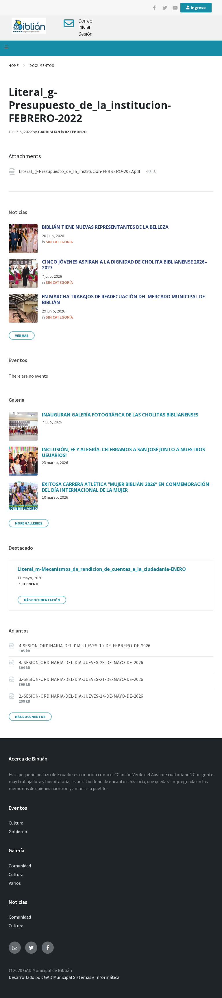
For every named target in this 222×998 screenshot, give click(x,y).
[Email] (15, 948)
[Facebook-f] (154, 8)
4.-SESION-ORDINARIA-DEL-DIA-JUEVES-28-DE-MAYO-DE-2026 (81, 662)
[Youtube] (175, 8)
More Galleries (28, 523)
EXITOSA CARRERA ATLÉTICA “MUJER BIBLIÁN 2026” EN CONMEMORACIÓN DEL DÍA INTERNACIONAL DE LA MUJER (125, 487)
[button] (6, 46)
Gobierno (18, 831)
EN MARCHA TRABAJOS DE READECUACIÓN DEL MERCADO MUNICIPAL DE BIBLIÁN (123, 299)
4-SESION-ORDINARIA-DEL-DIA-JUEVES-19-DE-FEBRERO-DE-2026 (84, 645)
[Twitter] (164, 8)
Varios (15, 883)
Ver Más (21, 335)
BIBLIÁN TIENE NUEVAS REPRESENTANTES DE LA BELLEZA (105, 227)
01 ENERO (29, 583)
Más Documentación (42, 600)
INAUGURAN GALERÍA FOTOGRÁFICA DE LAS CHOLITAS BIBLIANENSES (120, 415)
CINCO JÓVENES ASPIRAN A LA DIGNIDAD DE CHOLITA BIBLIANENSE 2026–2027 (124, 265)
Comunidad (20, 866)
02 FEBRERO (76, 131)
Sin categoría (59, 241)
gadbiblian (49, 131)
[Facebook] (48, 948)
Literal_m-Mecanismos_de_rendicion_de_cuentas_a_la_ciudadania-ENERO (102, 569)
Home (14, 65)
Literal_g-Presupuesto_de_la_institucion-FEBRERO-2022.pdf (80, 171)
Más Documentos (30, 716)
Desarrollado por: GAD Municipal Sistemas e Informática (64, 977)
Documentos (41, 65)
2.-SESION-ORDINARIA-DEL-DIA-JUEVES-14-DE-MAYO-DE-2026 (81, 696)
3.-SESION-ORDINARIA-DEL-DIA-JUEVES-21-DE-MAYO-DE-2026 (81, 679)
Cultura (16, 823)
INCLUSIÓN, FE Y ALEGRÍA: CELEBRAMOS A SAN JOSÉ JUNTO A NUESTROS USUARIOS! (123, 452)
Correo (85, 21)
